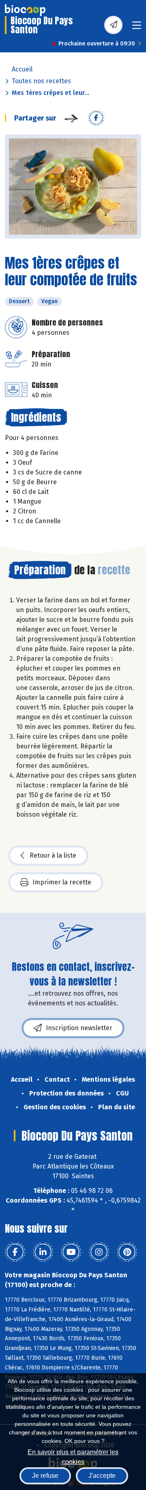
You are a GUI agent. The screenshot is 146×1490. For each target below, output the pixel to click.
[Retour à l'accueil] (25, 10)
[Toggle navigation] (136, 28)
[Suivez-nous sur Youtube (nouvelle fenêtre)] (71, 1252)
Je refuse (45, 1475)
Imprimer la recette (61, 882)
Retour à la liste (53, 855)
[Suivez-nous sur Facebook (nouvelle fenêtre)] (15, 1252)
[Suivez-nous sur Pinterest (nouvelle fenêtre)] (127, 1252)
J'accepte (102, 1475)
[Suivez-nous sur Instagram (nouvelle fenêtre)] (99, 1252)
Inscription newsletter (79, 1028)
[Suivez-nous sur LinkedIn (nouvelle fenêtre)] (43, 1252)
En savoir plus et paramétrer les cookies (73, 1456)
